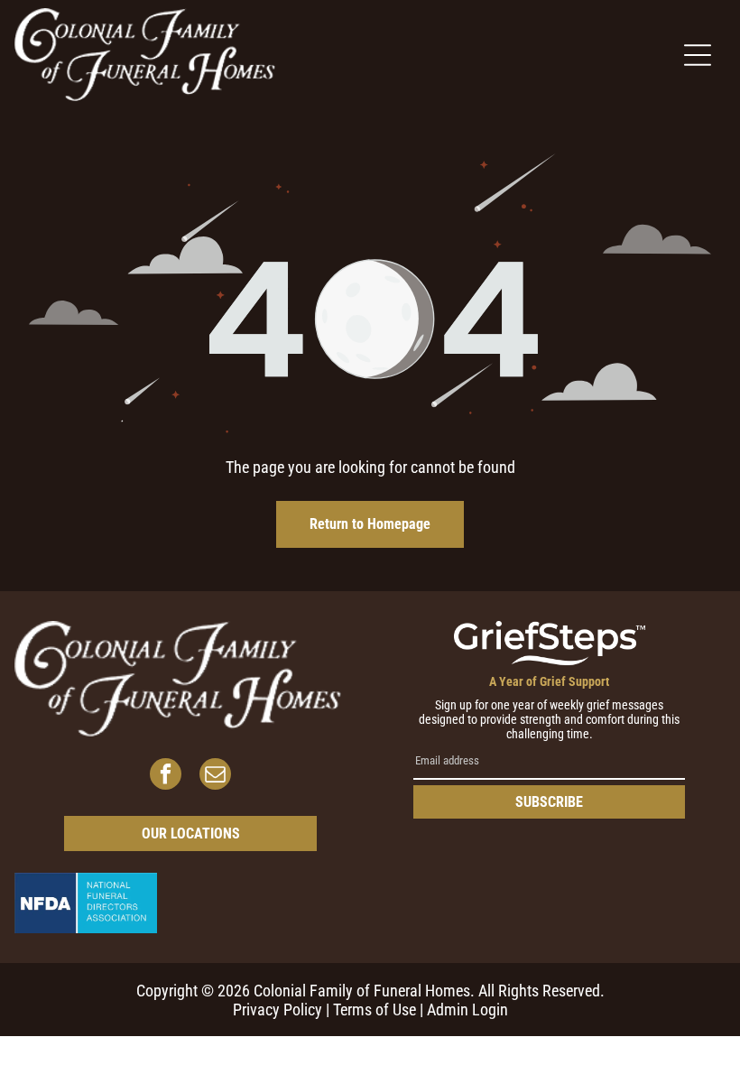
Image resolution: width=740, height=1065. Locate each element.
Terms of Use (374, 1009)
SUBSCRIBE (549, 801)
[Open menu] (697, 55)
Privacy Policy (277, 1009)
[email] (215, 776)
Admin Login (467, 1009)
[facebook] (165, 776)
